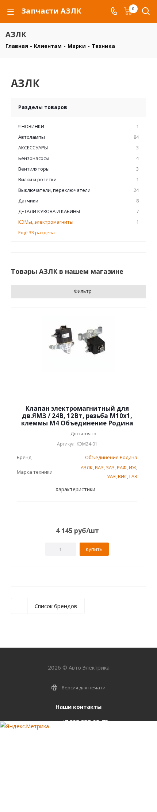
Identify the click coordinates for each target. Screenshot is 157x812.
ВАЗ (99, 467)
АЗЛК (87, 467)
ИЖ (132, 467)
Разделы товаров (42, 107)
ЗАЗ (110, 467)
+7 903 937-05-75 (84, 721)
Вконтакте (67, 795)
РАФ (122, 467)
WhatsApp (85, 795)
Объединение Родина (111, 457)
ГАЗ (133, 476)
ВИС (122, 476)
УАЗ (111, 476)
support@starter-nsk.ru (84, 737)
